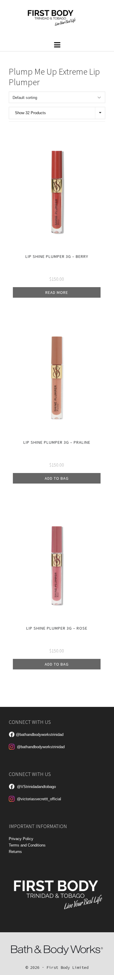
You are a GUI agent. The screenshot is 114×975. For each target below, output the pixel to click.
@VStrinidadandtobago (36, 786)
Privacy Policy (21, 839)
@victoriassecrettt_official (39, 799)
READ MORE (56, 292)
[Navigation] (57, 45)
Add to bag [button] (57, 478)
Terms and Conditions (27, 845)
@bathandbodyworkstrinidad (39, 734)
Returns (15, 851)
